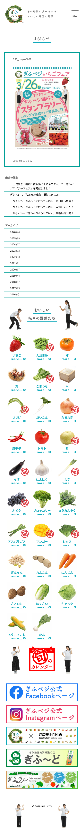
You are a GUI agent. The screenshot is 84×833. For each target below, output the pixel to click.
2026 (13, 232)
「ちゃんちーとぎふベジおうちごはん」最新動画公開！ (42, 213)
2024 (13, 244)
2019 (13, 275)
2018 (13, 282)
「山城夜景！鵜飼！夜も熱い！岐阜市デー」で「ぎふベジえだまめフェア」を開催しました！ (42, 186)
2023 (13, 250)
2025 (13, 238)
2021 (13, 263)
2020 (13, 269)
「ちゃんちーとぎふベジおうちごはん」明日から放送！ (42, 201)
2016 (13, 294)
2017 (13, 288)
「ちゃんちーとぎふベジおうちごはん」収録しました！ (42, 207)
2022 (13, 257)
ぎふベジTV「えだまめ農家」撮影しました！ (35, 194)
